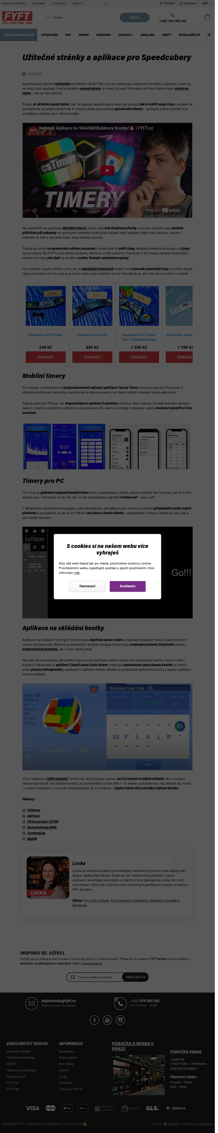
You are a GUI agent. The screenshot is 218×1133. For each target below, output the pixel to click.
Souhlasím (127, 586)
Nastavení (87, 586)
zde (77, 573)
